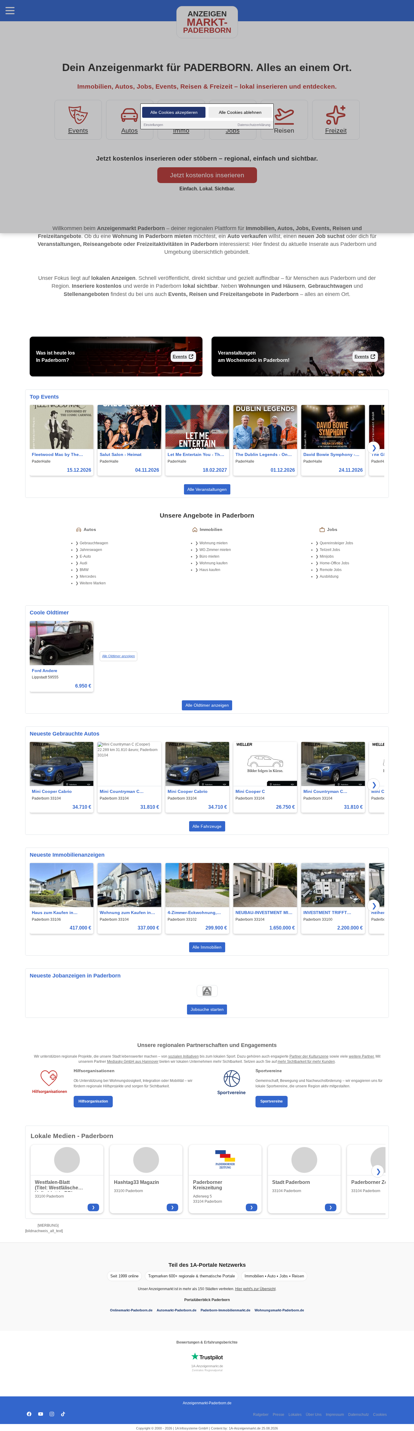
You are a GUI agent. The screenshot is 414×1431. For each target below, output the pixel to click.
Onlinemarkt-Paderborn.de (131, 1310)
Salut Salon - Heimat (121, 454)
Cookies (380, 1414)
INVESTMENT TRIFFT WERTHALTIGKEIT (325, 913)
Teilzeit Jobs (330, 550)
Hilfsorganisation (93, 1101)
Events (180, 356)
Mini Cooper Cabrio (52, 791)
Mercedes (88, 576)
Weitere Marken (93, 583)
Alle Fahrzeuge (207, 826)
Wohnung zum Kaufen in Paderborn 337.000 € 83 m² (127, 913)
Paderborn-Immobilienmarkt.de (225, 1310)
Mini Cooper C (250, 791)
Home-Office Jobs (334, 563)
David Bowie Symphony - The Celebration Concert (329, 455)
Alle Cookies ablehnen (240, 112)
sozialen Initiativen (183, 1056)
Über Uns (314, 1414)
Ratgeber (261, 1414)
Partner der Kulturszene (309, 1056)
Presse (278, 1414)
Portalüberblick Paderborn (207, 1300)
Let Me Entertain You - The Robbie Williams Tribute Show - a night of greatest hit (195, 455)
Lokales (295, 1414)
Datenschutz (358, 1414)
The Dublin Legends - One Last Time (262, 455)
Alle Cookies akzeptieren (174, 112)
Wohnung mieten (213, 543)
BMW (84, 570)
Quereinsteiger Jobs (336, 543)
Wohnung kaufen (213, 563)
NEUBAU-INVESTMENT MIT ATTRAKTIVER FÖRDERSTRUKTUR (263, 913)
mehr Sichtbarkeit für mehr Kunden (306, 1061)
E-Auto (85, 556)
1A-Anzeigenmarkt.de (207, 1366)
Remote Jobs (331, 570)
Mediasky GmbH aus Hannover (133, 1061)
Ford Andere (44, 670)
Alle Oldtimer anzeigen (118, 656)
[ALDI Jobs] (207, 991)
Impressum (335, 1414)
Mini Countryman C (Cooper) (119, 792)
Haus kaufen (209, 570)
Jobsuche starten (207, 1009)
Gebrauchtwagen (94, 543)
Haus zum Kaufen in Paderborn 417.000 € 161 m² (60, 913)
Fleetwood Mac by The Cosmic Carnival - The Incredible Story (55, 455)
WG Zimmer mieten (215, 550)
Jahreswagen (91, 550)
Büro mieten (209, 556)
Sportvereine (271, 1101)
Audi (83, 563)
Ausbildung (329, 576)
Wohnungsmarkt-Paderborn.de (279, 1310)
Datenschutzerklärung (254, 125)
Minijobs (327, 556)
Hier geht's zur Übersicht (255, 1289)
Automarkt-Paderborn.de (176, 1310)
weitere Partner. (362, 1056)
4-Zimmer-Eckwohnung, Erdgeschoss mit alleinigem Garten (196, 913)
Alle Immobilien (207, 947)
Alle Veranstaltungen (207, 489)
